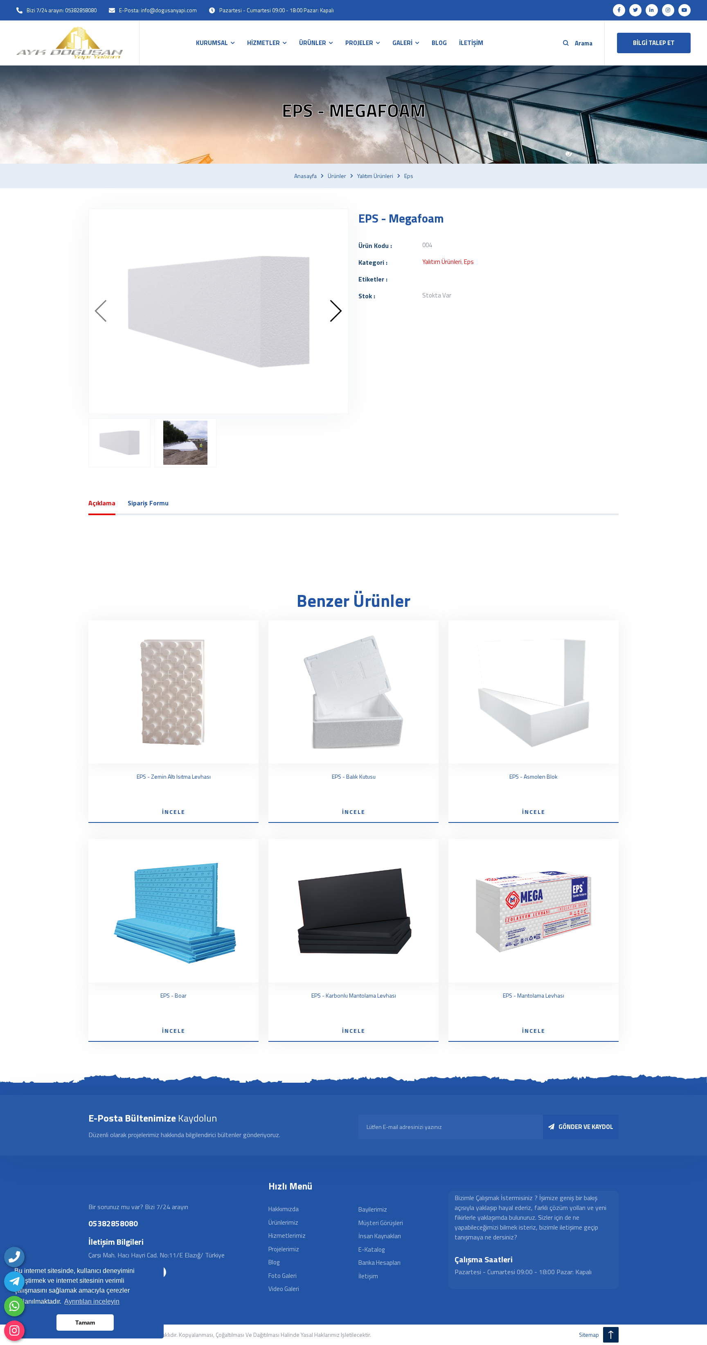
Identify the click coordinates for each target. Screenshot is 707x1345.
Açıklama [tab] (101, 503)
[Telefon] (14, 1257)
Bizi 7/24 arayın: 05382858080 (62, 10)
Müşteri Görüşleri (380, 1223)
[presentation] (101, 311)
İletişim (368, 1276)
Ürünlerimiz (283, 1222)
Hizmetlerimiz (287, 1235)
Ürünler (337, 176)
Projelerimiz (283, 1249)
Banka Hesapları (379, 1262)
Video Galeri (283, 1288)
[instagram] (14, 1330)
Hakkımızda (283, 1209)
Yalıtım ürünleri (375, 176)
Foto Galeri (282, 1275)
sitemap (589, 1334)
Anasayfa (305, 176)
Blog (273, 1262)
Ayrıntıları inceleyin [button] (91, 1301)
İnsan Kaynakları (379, 1236)
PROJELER (359, 42)
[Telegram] (14, 1281)
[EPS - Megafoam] (218, 311)
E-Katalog (371, 1249)
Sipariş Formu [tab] (148, 503)
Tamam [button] (85, 1322)
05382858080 (113, 1223)
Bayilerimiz (372, 1209)
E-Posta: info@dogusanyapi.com (158, 10)
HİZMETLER (263, 42)
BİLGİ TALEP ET (654, 42)
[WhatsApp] (14, 1306)
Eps (408, 176)
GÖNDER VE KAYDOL (585, 1126)
